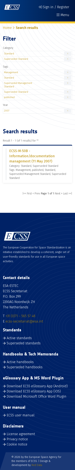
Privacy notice (17, 439)
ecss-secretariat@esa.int (24, 321)
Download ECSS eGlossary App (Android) (37, 386)
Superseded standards (24, 343)
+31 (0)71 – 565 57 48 (20, 316)
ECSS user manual (20, 415)
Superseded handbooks (24, 367)
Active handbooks (20, 362)
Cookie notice (17, 444)
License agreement (21, 434)
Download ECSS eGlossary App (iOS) (34, 391)
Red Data (37, 465)
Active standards (19, 338)
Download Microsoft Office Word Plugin (36, 396)
